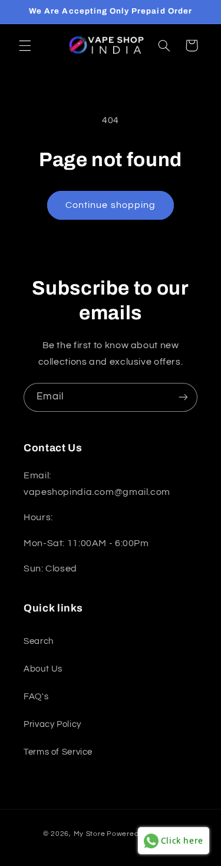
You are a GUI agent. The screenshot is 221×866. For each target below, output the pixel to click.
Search (39, 641)
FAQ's (36, 696)
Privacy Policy (52, 724)
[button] (24, 45)
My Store (89, 834)
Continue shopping (110, 205)
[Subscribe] (183, 397)
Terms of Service (58, 752)
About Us (43, 669)
